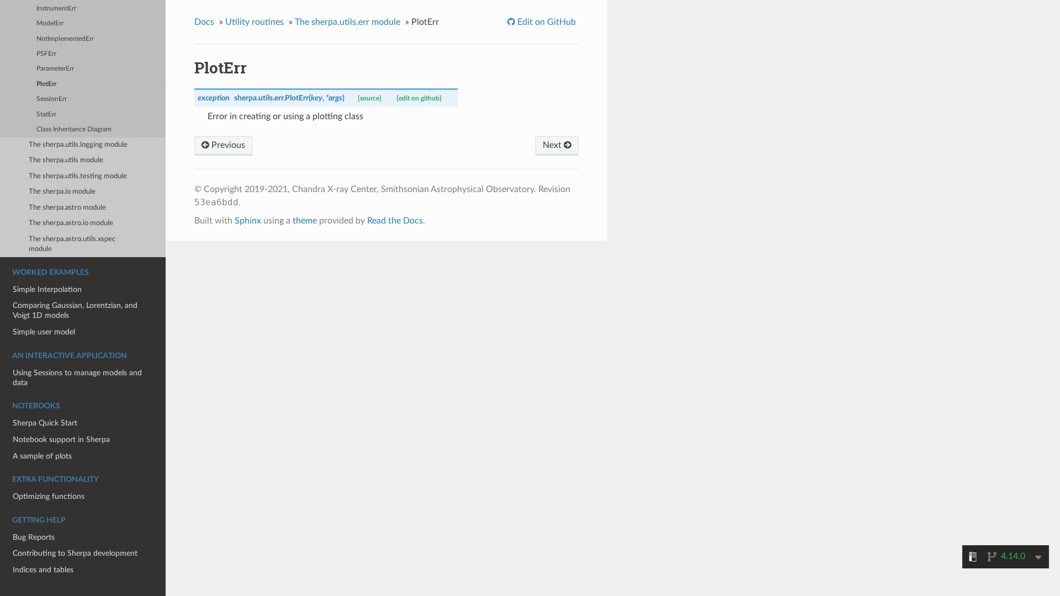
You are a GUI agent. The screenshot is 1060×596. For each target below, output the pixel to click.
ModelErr (49, 23)
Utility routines (254, 22)
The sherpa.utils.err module (347, 22)
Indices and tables (43, 570)
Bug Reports (34, 537)
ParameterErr (55, 69)
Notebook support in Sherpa (61, 439)
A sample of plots (42, 456)
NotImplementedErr (65, 39)
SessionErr (51, 99)
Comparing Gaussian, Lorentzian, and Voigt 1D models (75, 310)
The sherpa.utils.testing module (78, 176)
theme (305, 220)
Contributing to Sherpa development (75, 553)
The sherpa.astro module (67, 207)
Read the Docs (395, 220)
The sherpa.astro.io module (71, 223)
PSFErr (46, 54)
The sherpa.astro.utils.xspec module (72, 244)
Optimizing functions (48, 496)
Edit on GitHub (545, 22)
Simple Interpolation (47, 289)
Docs (204, 22)
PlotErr (46, 84)
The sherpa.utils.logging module (78, 144)
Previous (227, 145)
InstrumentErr (56, 9)
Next (553, 145)
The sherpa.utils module (66, 160)
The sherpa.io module (62, 191)
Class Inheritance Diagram (74, 129)
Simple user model (44, 332)
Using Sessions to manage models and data (77, 378)
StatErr (46, 114)
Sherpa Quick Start (45, 423)
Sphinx (248, 220)
